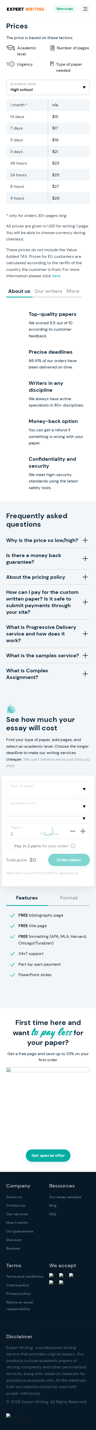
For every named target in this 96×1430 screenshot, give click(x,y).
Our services (17, 1214)
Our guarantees (19, 1231)
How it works (17, 1222)
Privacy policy (18, 1293)
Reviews (13, 1248)
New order (65, 9)
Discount (14, 1240)
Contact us (15, 1205)
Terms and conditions (24, 1276)
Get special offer (48, 1155)
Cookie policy (17, 1285)
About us (14, 1197)
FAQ (52, 1214)
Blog (53, 1205)
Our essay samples (65, 1197)
